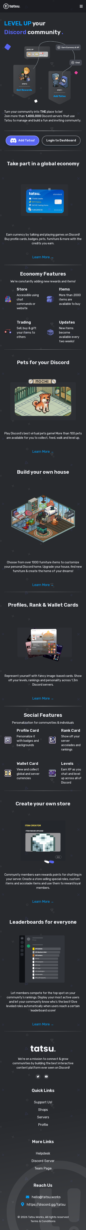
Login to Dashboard (61, 140)
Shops (43, 1110)
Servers (43, 1117)
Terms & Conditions (43, 1221)
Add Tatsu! (26, 140)
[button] (43, 201)
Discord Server (43, 1161)
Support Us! (43, 1102)
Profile (43, 1125)
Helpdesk (43, 1153)
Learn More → (43, 257)
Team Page (43, 1168)
